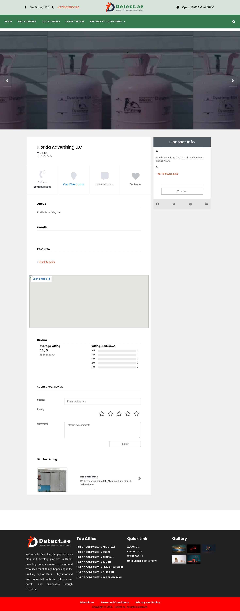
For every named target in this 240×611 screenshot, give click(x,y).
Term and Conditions (115, 602)
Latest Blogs (75, 21)
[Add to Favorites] (136, 178)
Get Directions (73, 184)
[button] (234, 21)
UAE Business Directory (142, 561)
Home (8, 21)
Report (183, 191)
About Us (133, 546)
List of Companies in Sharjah (94, 557)
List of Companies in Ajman (93, 562)
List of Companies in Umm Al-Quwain (99, 567)
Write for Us (135, 556)
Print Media (47, 262)
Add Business (51, 21)
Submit (125, 444)
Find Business (26, 21)
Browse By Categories (106, 21)
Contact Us (135, 551)
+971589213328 (167, 174)
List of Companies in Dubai (93, 552)
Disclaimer (87, 602)
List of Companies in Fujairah (95, 572)
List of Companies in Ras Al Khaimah (99, 577)
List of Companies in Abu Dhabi (95, 547)
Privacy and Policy (148, 602)
